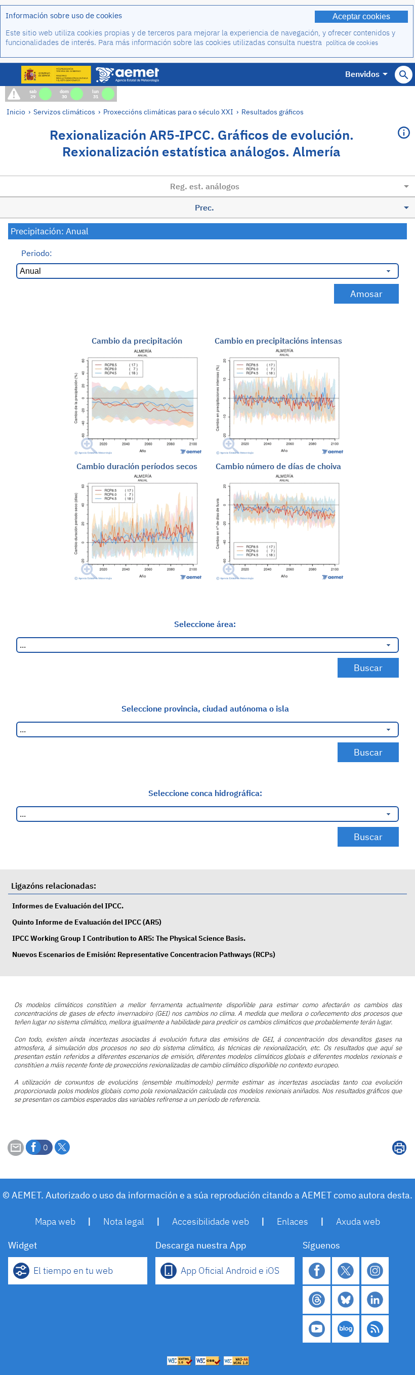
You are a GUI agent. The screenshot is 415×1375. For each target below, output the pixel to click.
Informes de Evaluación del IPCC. (67, 905)
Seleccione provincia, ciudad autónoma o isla (205, 708)
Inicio (16, 111)
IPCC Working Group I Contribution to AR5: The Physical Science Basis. (128, 938)
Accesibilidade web (210, 1221)
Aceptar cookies (361, 16)
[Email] (16, 1153)
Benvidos (362, 74)
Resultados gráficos (272, 111)
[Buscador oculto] (403, 75)
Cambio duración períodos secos (136, 466)
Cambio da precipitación (137, 341)
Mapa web (55, 1221)
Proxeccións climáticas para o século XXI (168, 111)
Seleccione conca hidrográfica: (205, 793)
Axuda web (358, 1221)
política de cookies (352, 42)
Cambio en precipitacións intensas (278, 341)
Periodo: (36, 253)
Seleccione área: (205, 624)
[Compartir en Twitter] (62, 1147)
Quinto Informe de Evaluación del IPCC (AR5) (86, 922)
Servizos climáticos (64, 111)
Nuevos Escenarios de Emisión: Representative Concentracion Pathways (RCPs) (143, 954)
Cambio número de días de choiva (278, 466)
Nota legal (123, 1221)
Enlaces (292, 1221)
